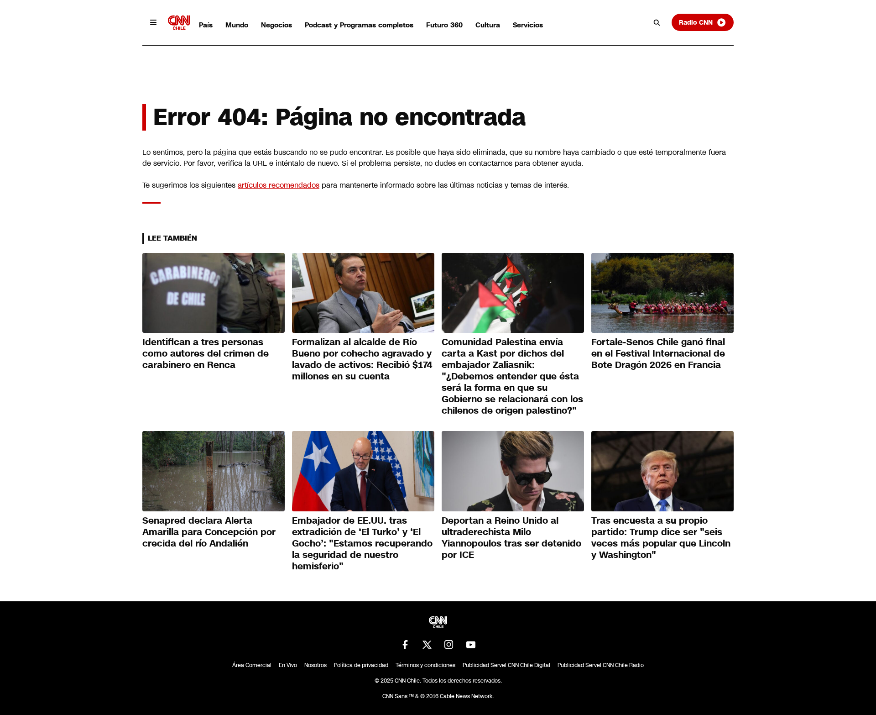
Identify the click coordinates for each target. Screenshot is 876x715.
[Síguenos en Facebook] (405, 644)
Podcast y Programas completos (359, 25)
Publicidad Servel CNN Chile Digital (506, 665)
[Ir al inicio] (179, 22)
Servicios (528, 25)
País (206, 25)
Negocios (276, 25)
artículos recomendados (278, 185)
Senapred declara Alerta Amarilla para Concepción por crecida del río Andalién (209, 532)
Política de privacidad (361, 665)
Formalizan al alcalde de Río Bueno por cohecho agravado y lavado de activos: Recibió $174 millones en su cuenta (362, 359)
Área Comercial (251, 665)
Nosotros (315, 665)
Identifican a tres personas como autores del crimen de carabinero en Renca (205, 353)
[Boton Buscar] (657, 22)
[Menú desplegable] (153, 22)
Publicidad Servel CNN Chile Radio (601, 665)
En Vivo (288, 665)
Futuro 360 (444, 25)
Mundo (236, 25)
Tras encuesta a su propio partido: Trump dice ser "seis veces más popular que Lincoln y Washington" (660, 537)
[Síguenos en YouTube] (471, 644)
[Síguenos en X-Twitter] (427, 644)
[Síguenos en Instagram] (449, 644)
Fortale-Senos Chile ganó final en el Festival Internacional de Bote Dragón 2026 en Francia (658, 353)
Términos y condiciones (425, 665)
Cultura (487, 25)
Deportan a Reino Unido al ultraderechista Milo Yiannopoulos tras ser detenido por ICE (511, 537)
